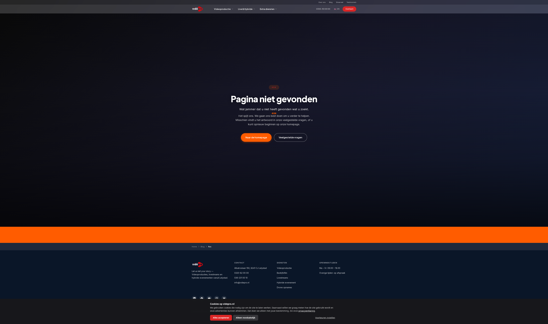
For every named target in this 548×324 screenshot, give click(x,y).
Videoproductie (222, 9)
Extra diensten (267, 9)
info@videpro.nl (241, 282)
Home (194, 246)
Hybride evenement (286, 282)
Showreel (339, 2)
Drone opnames (284, 287)
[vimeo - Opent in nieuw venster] (224, 298)
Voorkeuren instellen (325, 317)
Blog (331, 2)
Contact (349, 9)
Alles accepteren (221, 317)
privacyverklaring (306, 310)
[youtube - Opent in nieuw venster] (209, 298)
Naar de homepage (256, 137)
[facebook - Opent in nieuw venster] (201, 298)
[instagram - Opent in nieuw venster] (216, 298)
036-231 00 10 (241, 278)
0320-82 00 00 (323, 9)
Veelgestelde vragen (290, 137)
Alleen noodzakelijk (245, 317)
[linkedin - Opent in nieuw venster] (194, 298)
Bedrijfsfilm (282, 273)
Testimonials (351, 2)
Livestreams (282, 278)
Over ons (322, 2)
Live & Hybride (245, 9)
